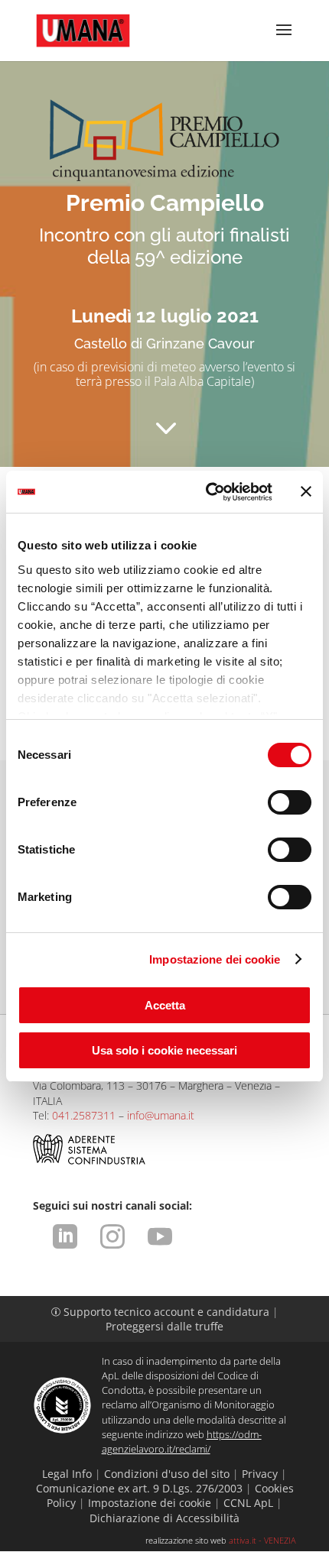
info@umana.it (160, 1115)
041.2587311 (84, 1115)
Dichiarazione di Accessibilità (164, 1518)
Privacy (260, 1473)
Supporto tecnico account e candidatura (161, 1311)
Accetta (165, 1005)
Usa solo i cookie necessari (164, 1050)
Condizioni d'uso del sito (167, 1473)
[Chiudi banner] (306, 491)
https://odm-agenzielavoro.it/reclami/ (182, 1441)
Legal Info (67, 1473)
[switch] (289, 802)
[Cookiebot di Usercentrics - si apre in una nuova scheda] (207, 492)
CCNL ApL (248, 1502)
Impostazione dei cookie (214, 959)
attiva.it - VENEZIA (262, 1540)
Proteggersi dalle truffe (164, 1326)
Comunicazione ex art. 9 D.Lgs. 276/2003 (139, 1488)
